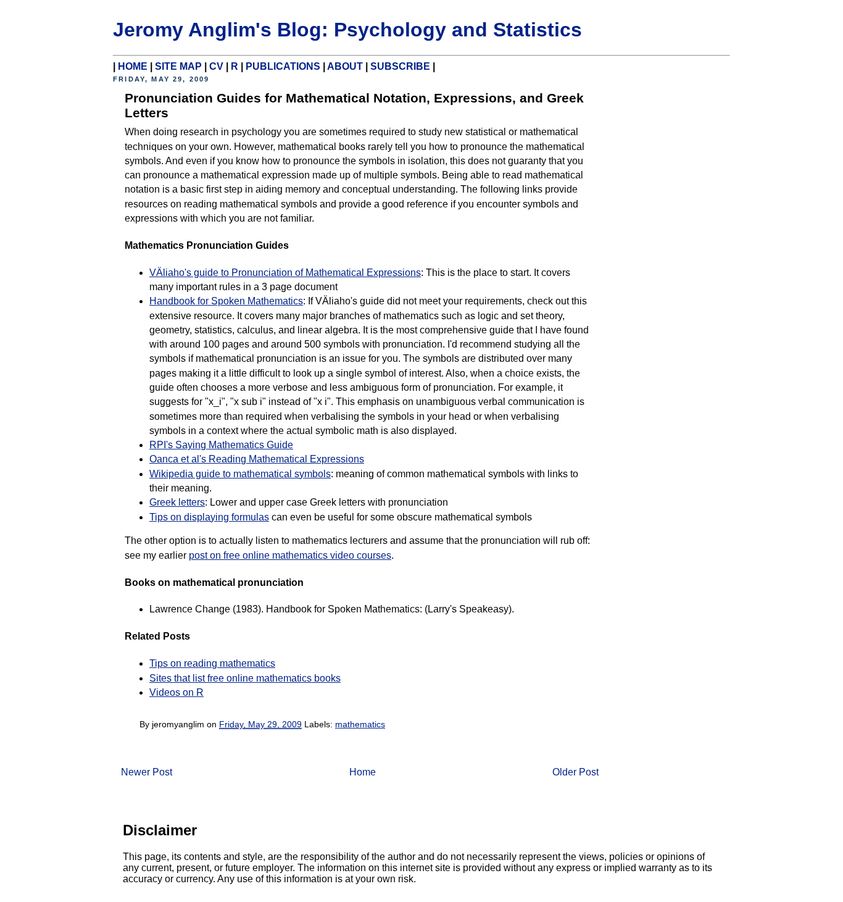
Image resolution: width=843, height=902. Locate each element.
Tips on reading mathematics (212, 663)
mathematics (360, 724)
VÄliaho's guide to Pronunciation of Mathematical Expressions (285, 272)
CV (216, 66)
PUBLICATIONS (283, 66)
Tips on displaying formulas (209, 517)
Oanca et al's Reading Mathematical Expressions (256, 459)
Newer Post (146, 772)
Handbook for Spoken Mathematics (226, 301)
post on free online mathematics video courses (290, 555)
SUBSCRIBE (400, 66)
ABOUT (345, 66)
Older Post (575, 772)
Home (362, 772)
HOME (132, 66)
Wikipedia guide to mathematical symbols (240, 474)
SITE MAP (178, 66)
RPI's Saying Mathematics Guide (221, 445)
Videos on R (176, 692)
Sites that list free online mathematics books (245, 678)
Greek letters (177, 502)
